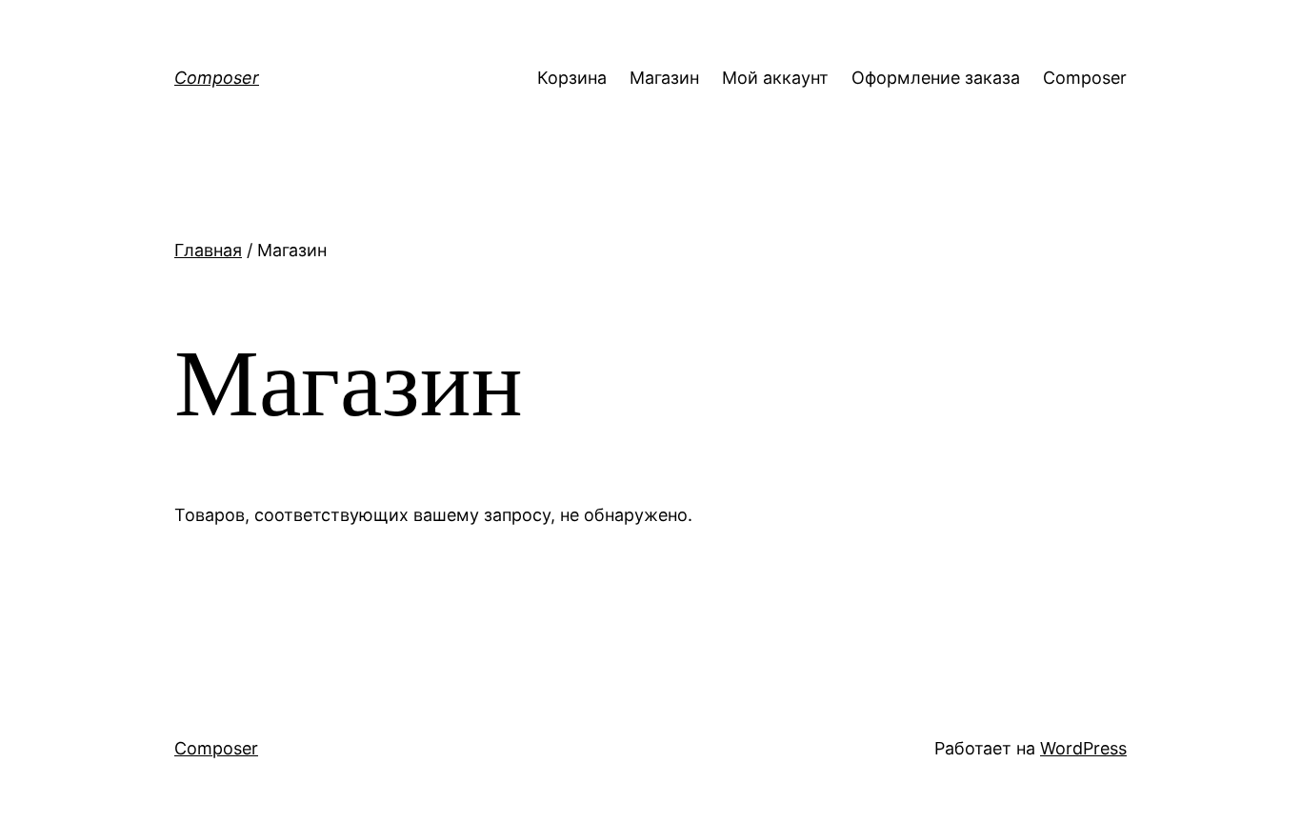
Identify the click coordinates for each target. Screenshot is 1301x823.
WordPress (1083, 748)
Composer (216, 78)
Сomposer (1085, 78)
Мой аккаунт (775, 78)
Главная (208, 250)
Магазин (664, 78)
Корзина (572, 78)
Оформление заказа (935, 78)
